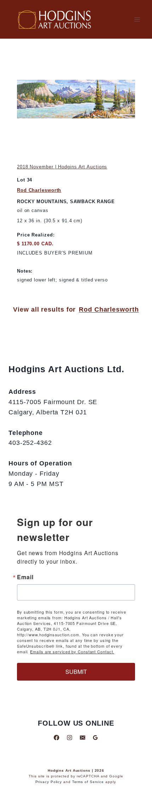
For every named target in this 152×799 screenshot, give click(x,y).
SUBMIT (76, 671)
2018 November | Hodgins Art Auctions (62, 166)
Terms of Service (88, 782)
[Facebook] (56, 737)
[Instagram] (69, 737)
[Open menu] (137, 19)
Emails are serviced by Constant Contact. (72, 651)
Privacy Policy (48, 782)
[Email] (82, 737)
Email (25, 577)
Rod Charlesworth (39, 190)
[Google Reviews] (95, 737)
